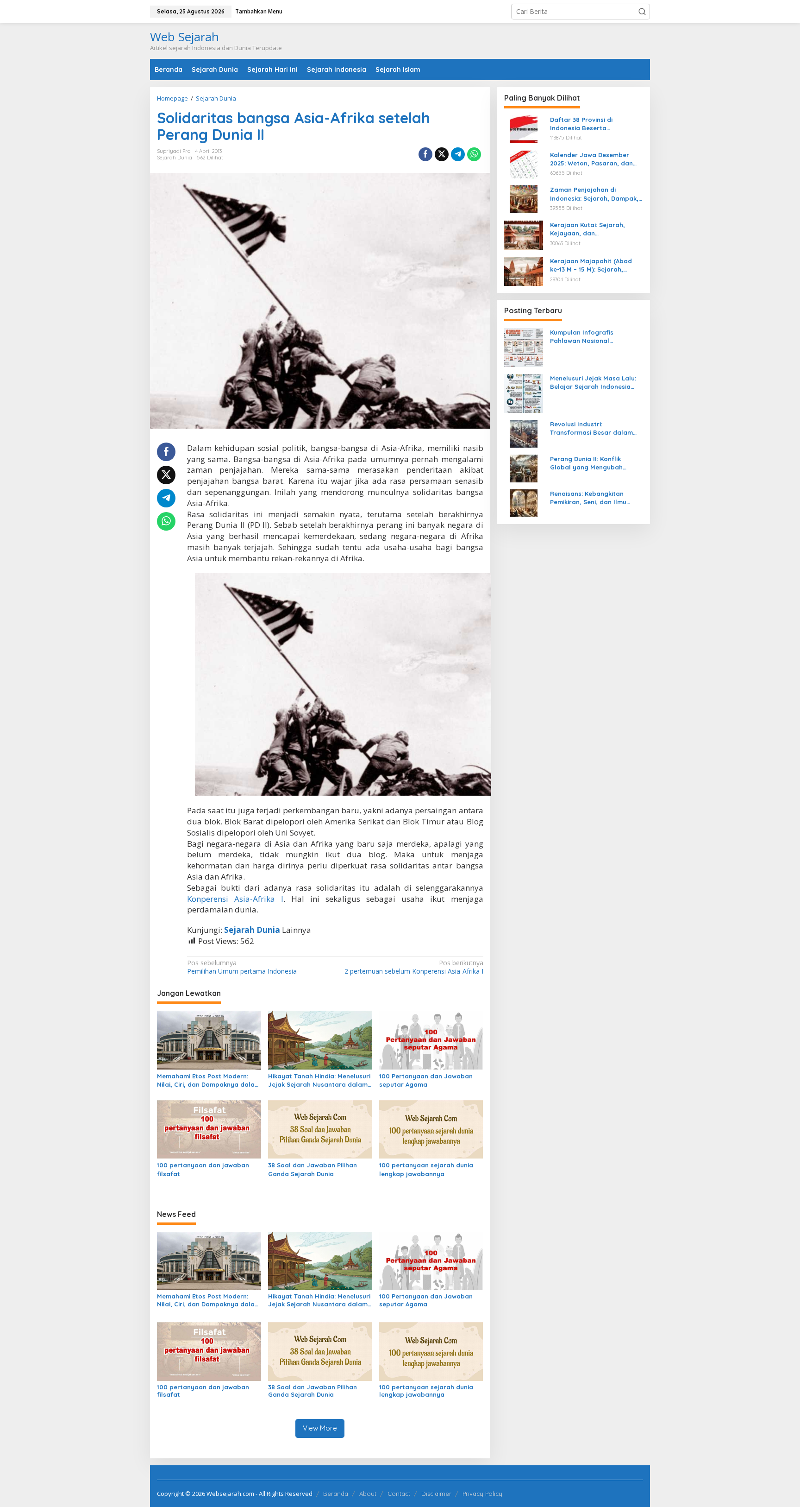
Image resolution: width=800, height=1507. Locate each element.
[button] (642, 11)
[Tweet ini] (442, 154)
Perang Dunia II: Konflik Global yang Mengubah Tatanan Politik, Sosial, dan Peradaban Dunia (592, 463)
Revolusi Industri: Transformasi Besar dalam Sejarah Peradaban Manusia (594, 428)
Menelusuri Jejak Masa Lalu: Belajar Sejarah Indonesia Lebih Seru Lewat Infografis (593, 382)
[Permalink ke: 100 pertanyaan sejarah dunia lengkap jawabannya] (431, 1129)
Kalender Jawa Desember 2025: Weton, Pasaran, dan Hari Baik (591, 159)
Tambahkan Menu (258, 11)
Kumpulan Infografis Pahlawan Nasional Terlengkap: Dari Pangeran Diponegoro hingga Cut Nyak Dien (595, 337)
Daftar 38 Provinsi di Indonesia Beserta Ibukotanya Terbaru (581, 124)
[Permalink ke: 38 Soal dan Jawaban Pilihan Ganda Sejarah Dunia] (320, 1129)
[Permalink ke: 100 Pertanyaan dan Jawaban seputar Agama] (431, 1039)
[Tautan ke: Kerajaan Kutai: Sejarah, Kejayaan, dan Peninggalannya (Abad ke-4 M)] (523, 234)
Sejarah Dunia (174, 157)
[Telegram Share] (458, 154)
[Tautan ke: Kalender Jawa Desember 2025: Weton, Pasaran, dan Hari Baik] (524, 163)
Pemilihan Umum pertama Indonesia (242, 967)
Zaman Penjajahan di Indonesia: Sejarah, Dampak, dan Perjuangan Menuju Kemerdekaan (594, 194)
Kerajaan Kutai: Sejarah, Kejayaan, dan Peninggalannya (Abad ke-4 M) (592, 229)
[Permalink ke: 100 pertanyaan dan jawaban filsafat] (209, 1129)
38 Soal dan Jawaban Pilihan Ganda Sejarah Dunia (312, 1169)
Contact (399, 1493)
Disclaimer (436, 1493)
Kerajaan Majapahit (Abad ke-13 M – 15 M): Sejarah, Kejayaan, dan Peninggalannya (591, 265)
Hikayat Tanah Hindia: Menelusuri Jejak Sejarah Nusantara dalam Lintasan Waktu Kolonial (319, 1080)
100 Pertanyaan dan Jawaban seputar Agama (426, 1080)
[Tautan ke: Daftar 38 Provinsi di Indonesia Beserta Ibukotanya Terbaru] (524, 128)
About (367, 1493)
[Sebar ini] (425, 154)
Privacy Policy (482, 1493)
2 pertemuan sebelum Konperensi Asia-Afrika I (413, 967)
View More (320, 1428)
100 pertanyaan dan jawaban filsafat (203, 1169)
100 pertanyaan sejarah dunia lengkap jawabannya (426, 1169)
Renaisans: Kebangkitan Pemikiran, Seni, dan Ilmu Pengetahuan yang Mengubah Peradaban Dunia (596, 498)
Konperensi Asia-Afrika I (235, 898)
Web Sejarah (184, 36)
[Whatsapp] (474, 154)
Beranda (335, 1493)
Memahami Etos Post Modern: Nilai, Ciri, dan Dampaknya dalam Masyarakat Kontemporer (208, 1080)
